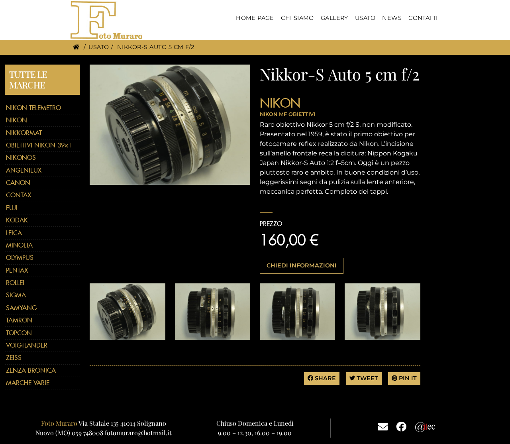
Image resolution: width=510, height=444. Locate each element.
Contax (18, 195)
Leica (14, 233)
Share (324, 378)
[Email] (383, 426)
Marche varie (27, 383)
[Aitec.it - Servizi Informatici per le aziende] (425, 426)
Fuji (12, 208)
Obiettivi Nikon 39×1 (39, 145)
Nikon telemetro (33, 108)
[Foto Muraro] (106, 20)
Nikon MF (273, 114)
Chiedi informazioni (302, 265)
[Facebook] (401, 426)
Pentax (17, 270)
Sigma (16, 295)
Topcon (19, 333)
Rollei (15, 283)
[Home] (76, 47)
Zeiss (14, 358)
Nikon (16, 120)
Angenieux (23, 170)
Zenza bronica (31, 370)
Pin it (407, 378)
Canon (18, 183)
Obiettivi (301, 114)
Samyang (21, 308)
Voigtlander (26, 345)
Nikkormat (24, 133)
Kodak (17, 220)
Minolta (19, 245)
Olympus (19, 257)
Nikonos (21, 157)
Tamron (19, 320)
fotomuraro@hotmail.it (138, 432)
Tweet (366, 378)
